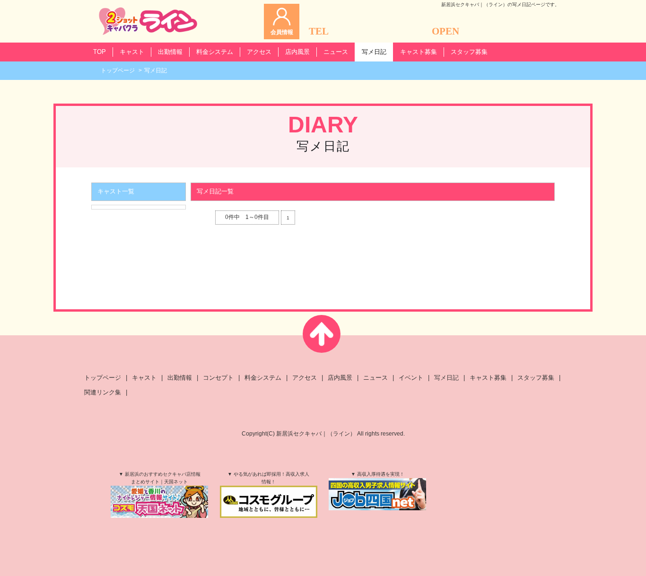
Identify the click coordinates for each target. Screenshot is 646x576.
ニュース (375, 377)
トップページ (118, 70)
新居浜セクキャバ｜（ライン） (316, 433)
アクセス (304, 377)
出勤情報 (179, 377)
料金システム (262, 377)
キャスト (144, 377)
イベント (411, 377)
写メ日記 (446, 377)
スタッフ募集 (535, 377)
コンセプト (218, 377)
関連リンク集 (102, 392)
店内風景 (340, 377)
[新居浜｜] (148, 21)
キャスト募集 (488, 377)
